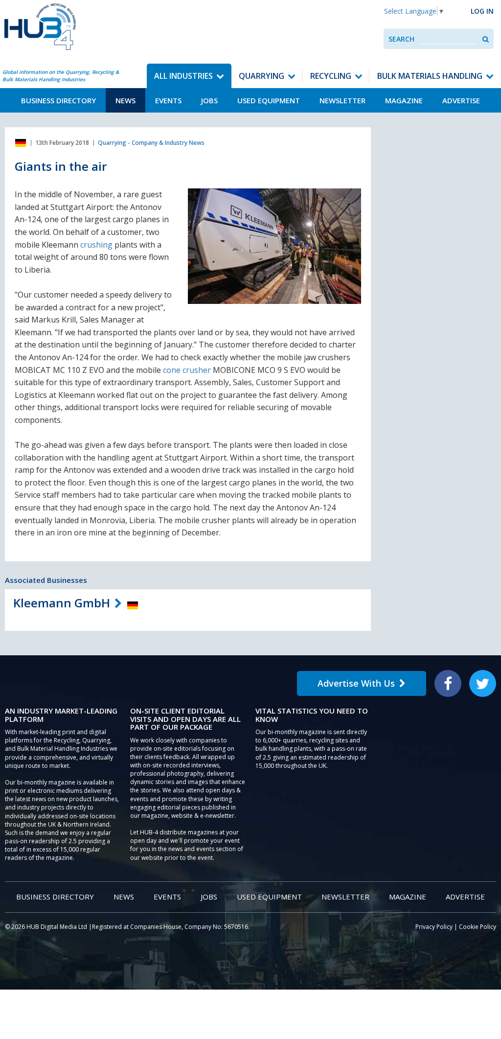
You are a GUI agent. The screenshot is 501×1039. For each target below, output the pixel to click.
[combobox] (448, 39)
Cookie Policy (477, 927)
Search (401, 39)
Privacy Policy (434, 927)
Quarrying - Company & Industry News (151, 143)
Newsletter (342, 100)
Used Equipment (268, 100)
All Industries (183, 75)
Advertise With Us (356, 683)
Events (168, 100)
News (125, 100)
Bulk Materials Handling (429, 75)
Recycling (330, 75)
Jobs (209, 100)
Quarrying (261, 75)
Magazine (404, 100)
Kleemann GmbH (61, 603)
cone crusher (187, 370)
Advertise (461, 100)
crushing (96, 244)
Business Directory (58, 100)
